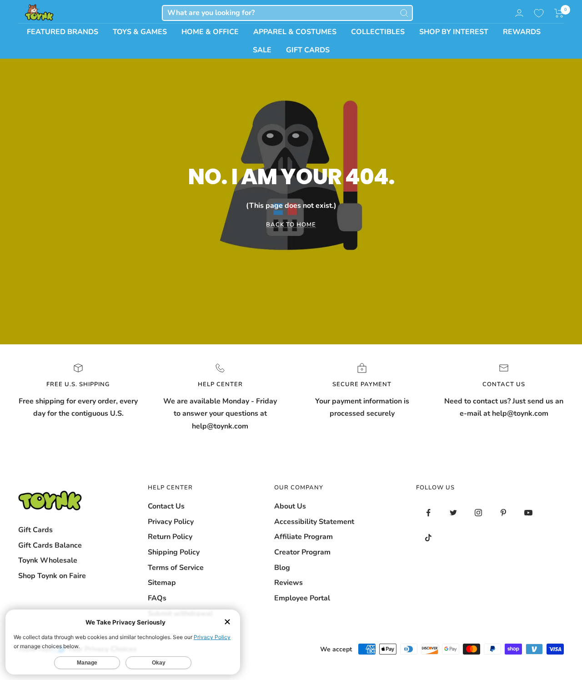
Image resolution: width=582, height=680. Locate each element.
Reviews (288, 583)
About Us (290, 506)
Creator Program (302, 552)
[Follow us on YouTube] (528, 512)
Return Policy (170, 537)
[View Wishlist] (538, 13)
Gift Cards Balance (50, 545)
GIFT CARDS (308, 50)
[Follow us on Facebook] (428, 512)
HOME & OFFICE (210, 32)
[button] (559, 13)
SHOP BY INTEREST (453, 32)
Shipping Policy (174, 552)
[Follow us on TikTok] (428, 537)
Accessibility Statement (314, 522)
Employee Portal (302, 598)
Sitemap (162, 583)
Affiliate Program (303, 537)
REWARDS (522, 32)
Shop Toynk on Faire (52, 576)
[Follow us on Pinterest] (503, 512)
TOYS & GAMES (140, 32)
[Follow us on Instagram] (478, 512)
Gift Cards (35, 530)
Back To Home (291, 225)
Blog (282, 568)
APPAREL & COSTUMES (294, 32)
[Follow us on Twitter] (453, 512)
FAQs (157, 598)
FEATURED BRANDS (62, 32)
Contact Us (166, 506)
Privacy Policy (171, 522)
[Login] (519, 13)
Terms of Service (176, 568)
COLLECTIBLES (378, 32)
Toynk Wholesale (47, 560)
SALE (262, 50)
